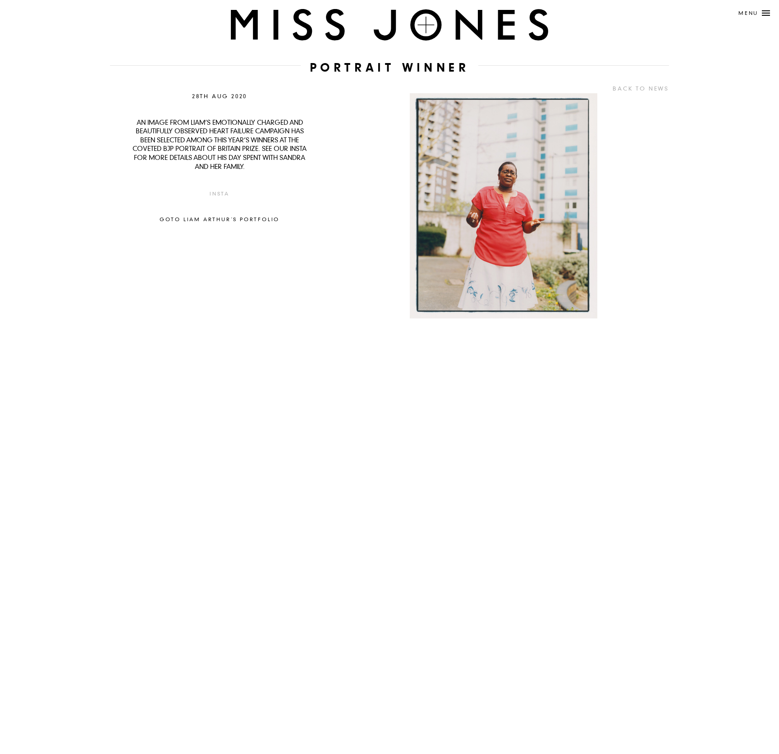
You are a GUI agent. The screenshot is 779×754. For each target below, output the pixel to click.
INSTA (219, 194)
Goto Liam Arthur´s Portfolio (220, 220)
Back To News (641, 89)
